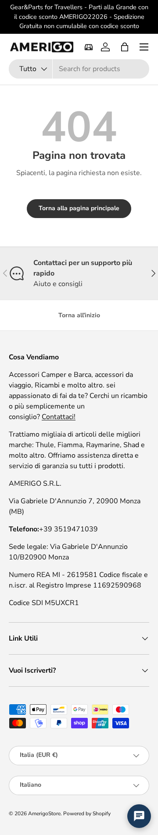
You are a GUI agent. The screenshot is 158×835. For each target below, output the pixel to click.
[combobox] (79, 69)
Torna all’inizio (79, 315)
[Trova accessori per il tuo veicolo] (89, 47)
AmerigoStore (44, 813)
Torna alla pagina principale (79, 208)
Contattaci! (58, 417)
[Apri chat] (139, 816)
